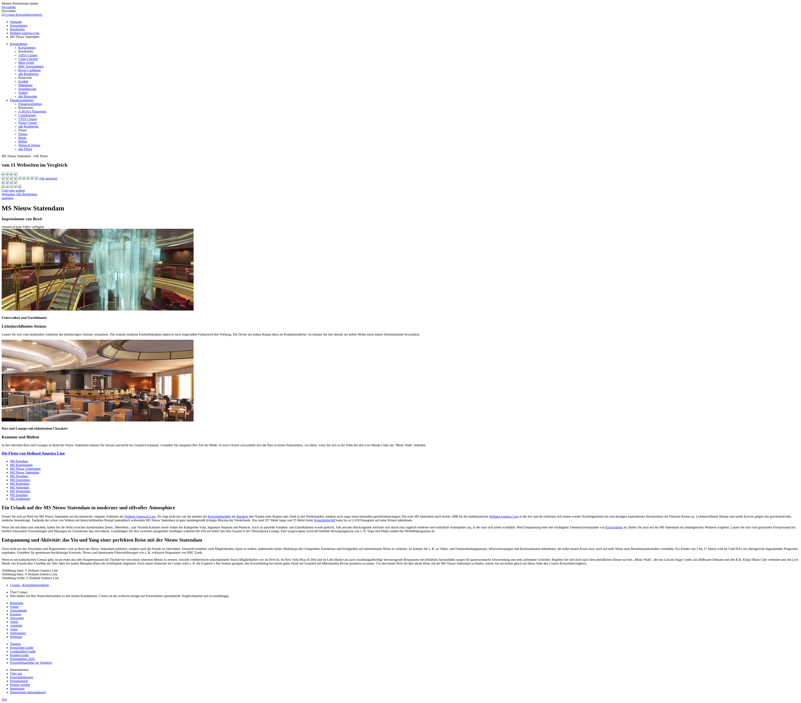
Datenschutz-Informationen (28, 692)
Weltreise (16, 637)
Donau (22, 134)
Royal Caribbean (29, 70)
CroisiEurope (27, 115)
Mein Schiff (26, 62)
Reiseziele (16, 603)
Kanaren (15, 614)
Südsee (23, 92)
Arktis (14, 622)
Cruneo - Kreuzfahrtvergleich (29, 585)
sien (15, 629)
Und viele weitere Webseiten (13, 192)
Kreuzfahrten (18, 25)
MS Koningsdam (21, 465)
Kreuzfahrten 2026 (22, 659)
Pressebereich (19, 681)
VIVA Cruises (27, 119)
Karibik (23, 81)
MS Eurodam (19, 461)
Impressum (17, 688)
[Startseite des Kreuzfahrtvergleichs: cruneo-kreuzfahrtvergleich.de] (22, 14)
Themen (15, 644)
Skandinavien (27, 89)
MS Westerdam (20, 491)
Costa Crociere (28, 59)
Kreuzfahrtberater (21, 677)
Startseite (16, 22)
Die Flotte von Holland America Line (33, 453)
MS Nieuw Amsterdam (25, 468)
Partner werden (20, 685)
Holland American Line (140, 516)
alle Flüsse (25, 149)
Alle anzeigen (48, 178)
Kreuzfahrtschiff (324, 520)
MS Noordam (19, 476)
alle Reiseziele (27, 96)
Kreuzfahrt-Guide (21, 647)
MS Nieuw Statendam (24, 472)
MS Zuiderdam (20, 499)
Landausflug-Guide (23, 651)
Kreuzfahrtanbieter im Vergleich (31, 662)
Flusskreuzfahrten (21, 100)
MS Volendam (19, 487)
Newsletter (9, 7)
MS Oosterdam (20, 480)
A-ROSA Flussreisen (32, 111)
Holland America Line (24, 33)
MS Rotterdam (19, 483)
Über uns (16, 673)
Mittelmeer (25, 85)
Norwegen (17, 618)
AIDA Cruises (27, 55)
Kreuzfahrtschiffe (219, 516)
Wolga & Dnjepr (29, 145)
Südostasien (18, 633)
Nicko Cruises (27, 123)
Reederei (242, 516)
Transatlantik (18, 610)
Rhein (22, 138)
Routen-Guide (19, 655)
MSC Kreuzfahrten (31, 66)
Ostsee (14, 607)
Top (4, 699)
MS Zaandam (19, 495)
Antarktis (16, 625)
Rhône (22, 141)
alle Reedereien (28, 74)
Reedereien (17, 29)
